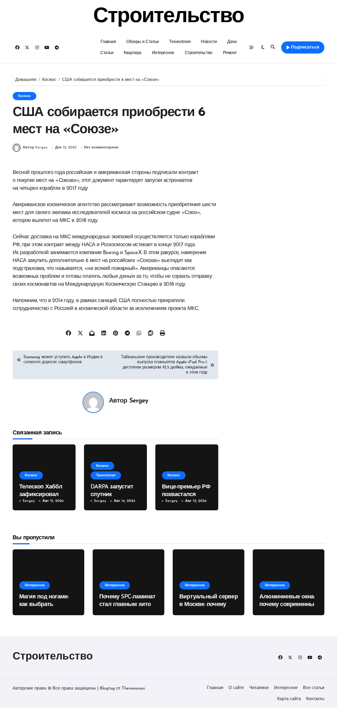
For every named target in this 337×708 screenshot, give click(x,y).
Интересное (163, 53)
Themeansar (133, 688)
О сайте (236, 688)
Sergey (138, 401)
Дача (231, 42)
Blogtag (107, 688)
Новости (209, 42)
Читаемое (259, 688)
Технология (179, 42)
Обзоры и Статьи (142, 42)
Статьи (106, 53)
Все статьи (313, 688)
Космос (24, 96)
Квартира (132, 53)
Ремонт (230, 53)
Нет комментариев (101, 147)
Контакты (315, 699)
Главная (108, 42)
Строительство (168, 16)
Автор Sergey (35, 147)
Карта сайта (289, 699)
